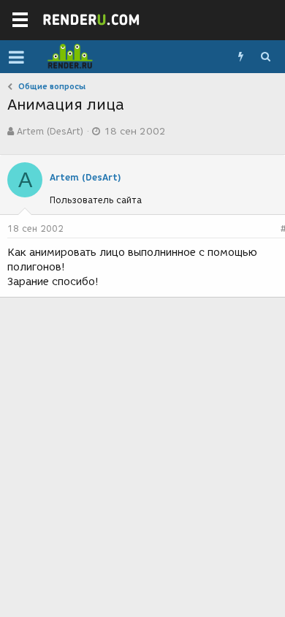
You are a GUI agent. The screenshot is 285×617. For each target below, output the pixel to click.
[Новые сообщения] (240, 57)
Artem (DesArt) (50, 131)
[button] (16, 57)
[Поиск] (265, 57)
